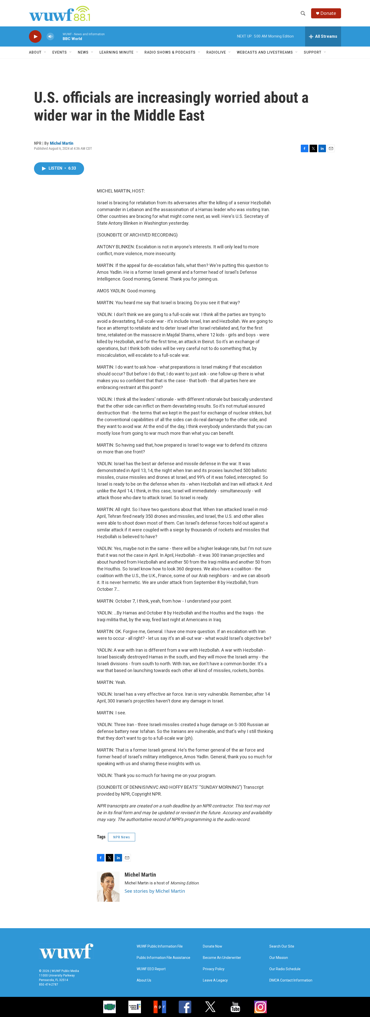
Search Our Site (281, 946)
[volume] (50, 36)
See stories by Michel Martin (155, 891)
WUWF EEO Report (151, 969)
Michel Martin (61, 143)
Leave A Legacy (215, 980)
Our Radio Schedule (285, 969)
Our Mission (278, 958)
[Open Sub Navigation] (45, 52)
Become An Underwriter (222, 958)
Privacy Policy (214, 969)
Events (59, 52)
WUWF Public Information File (160, 946)
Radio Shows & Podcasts (170, 52)
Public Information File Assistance (163, 958)
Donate (328, 13)
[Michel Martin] (108, 887)
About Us (144, 980)
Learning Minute (116, 52)
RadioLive (216, 52)
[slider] (58, 36)
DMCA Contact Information (290, 980)
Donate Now (212, 946)
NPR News (121, 837)
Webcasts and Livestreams (265, 52)
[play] (35, 37)
